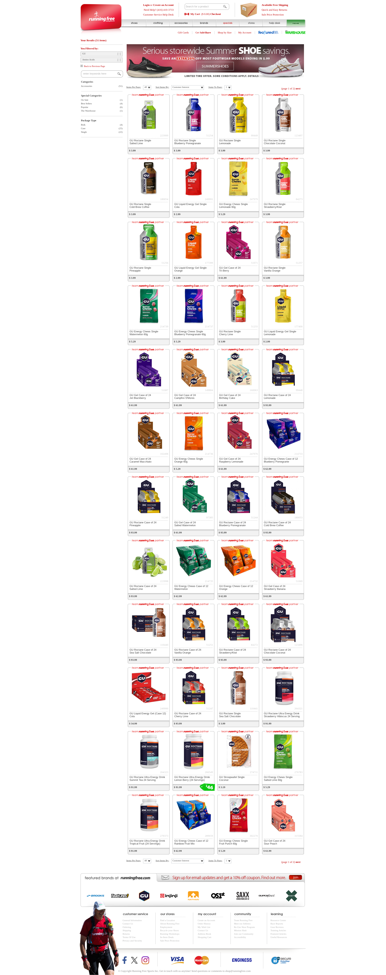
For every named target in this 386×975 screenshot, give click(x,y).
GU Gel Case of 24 (140, 396)
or (158, 5)
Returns (126, 934)
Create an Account (206, 920)
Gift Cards (183, 32)
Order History (204, 923)
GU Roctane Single (140, 142)
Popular (84, 107)
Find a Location (167, 920)
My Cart (195, 14)
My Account (244, 32)
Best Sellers (86, 103)
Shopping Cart (204, 937)
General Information (132, 920)
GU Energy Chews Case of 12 (281, 460)
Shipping (127, 930)
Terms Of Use (129, 937)
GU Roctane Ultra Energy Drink (282, 715)
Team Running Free (243, 920)
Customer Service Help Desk (158, 14)
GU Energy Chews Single (233, 205)
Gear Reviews (277, 927)
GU (84, 53)
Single (84, 132)
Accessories (86, 86)
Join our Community (243, 934)
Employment (166, 927)
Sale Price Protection (273, 14)
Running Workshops (169, 934)
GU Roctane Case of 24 (232, 524)
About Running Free (169, 923)
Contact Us (128, 923)
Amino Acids (88, 59)
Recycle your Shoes (169, 930)
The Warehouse (88, 111)
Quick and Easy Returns (274, 9)
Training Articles (278, 930)
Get (203, 32)
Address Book (204, 934)
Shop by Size (225, 32)
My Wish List (204, 927)
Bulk (83, 125)
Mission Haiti (240, 930)
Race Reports (277, 923)
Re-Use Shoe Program (244, 927)
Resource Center (278, 920)
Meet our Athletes (242, 923)
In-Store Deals (167, 937)
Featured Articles (278, 934)
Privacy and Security (132, 940)
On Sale (84, 100)
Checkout (215, 14)
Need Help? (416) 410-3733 (159, 9)
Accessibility (240, 937)
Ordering (127, 927)
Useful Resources (279, 937)
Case (83, 128)
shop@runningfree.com (238, 971)
